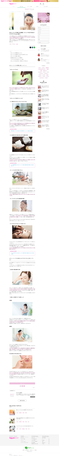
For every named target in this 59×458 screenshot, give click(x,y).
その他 (39, 39)
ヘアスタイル (41, 73)
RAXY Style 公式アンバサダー (42, 69)
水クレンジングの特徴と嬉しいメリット (16, 52)
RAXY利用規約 (33, 442)
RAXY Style (21, 6)
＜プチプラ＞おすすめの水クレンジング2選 (17, 59)
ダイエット (40, 76)
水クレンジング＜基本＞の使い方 (15, 56)
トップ (13, 6)
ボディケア (39, 32)
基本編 (23, 412)
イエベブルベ (45, 73)
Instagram (43, 440)
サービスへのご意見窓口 (34, 441)
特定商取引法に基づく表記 (35, 443)
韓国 (41, 70)
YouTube (43, 443)
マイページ (22, 440)
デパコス (44, 76)
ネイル (39, 36)
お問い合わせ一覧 (15, 455)
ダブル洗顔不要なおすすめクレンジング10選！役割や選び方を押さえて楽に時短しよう (22, 165)
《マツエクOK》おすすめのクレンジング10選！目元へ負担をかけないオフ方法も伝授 (22, 253)
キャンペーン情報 (29, 6)
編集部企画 (20, 412)
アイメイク (39, 31)
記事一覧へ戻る (22, 400)
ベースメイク (39, 29)
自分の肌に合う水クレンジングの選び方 (16, 57)
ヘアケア (39, 34)
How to (17, 412)
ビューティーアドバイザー (24, 442)
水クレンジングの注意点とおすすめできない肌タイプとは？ (19, 54)
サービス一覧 (10, 455)
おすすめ (43, 67)
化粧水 (26, 421)
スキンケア (20, 411)
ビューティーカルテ (23, 441)
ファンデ (48, 76)
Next (34, 387)
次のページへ (22, 383)
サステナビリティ (20, 455)
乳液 (28, 421)
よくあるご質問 (45, 6)
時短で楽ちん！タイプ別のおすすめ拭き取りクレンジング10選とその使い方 (22, 130)
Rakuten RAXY (13, 4)
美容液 (26, 412)
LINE (42, 441)
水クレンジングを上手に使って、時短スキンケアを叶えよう (19, 60)
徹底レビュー (45, 70)
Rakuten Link (43, 442)
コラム (39, 37)
